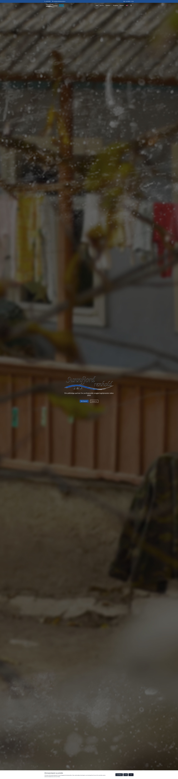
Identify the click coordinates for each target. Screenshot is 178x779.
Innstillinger (119, 774)
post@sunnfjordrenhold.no (59, 1)
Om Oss (102, 5)
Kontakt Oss (94, 401)
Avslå (126, 774)
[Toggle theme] (131, 5)
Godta (131, 774)
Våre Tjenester (84, 401)
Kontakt (122, 5)
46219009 (48, 1)
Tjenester (107, 5)
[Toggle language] (126, 5)
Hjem (97, 5)
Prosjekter (115, 5)
